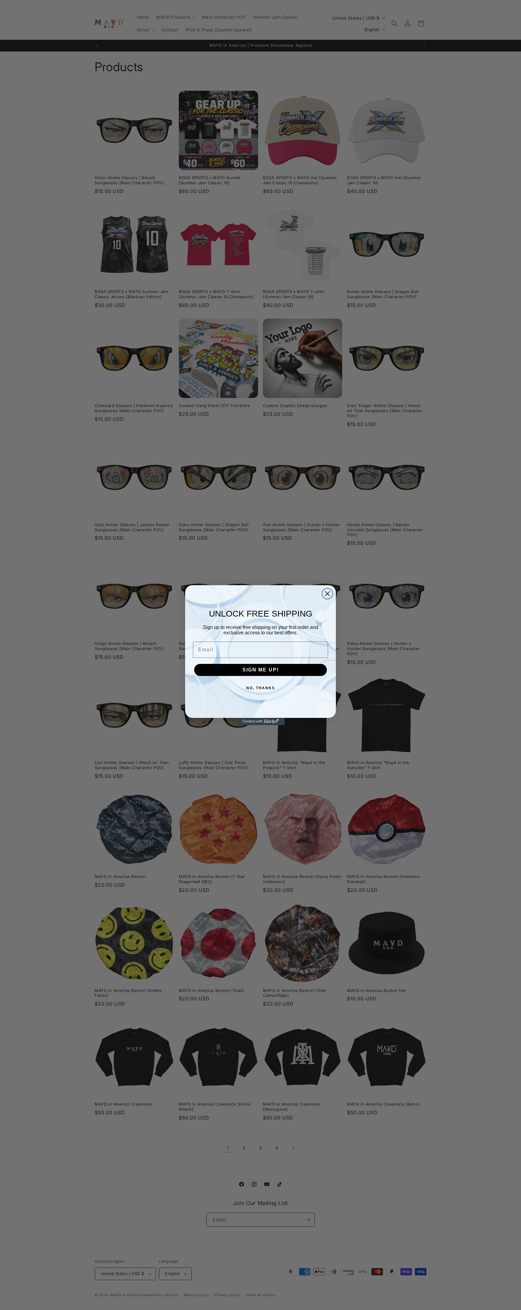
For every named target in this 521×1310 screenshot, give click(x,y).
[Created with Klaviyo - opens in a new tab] (260, 721)
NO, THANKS (260, 688)
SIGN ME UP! (260, 669)
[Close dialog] (327, 593)
